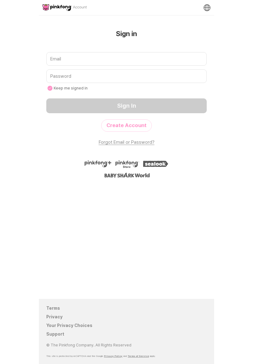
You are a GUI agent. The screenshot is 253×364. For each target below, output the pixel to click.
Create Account (126, 125)
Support (55, 334)
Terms (53, 308)
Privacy (54, 316)
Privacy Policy (113, 356)
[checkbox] (50, 88)
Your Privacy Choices (69, 325)
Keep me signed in (71, 88)
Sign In (126, 105)
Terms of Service (138, 356)
